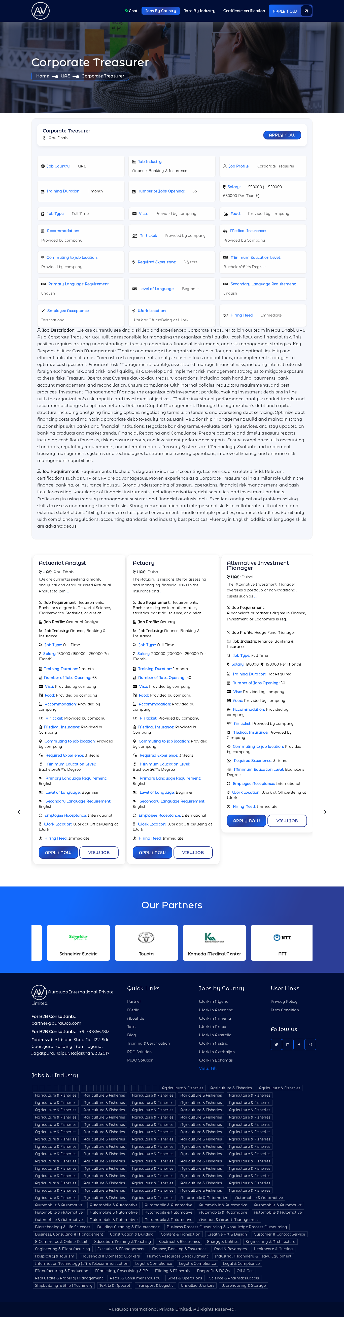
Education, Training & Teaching (122, 1241)
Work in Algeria (213, 1001)
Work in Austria (213, 1043)
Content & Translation (180, 1234)
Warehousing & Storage (243, 1285)
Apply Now (282, 135)
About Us (135, 1018)
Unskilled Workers (198, 1285)
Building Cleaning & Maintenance (128, 1227)
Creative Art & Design (227, 1234)
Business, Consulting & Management (69, 1234)
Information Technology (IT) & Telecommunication (81, 1263)
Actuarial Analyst (62, 563)
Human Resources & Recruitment (177, 1256)
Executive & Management (121, 1249)
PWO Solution (140, 1060)
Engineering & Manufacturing (62, 1249)
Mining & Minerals (172, 1271)
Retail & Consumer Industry (135, 1278)
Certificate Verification (244, 11)
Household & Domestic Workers (110, 1256)
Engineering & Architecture (270, 1241)
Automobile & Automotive (204, 1197)
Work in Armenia (215, 1018)
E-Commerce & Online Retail (61, 1241)
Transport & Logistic (155, 1285)
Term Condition (285, 1010)
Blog (131, 1035)
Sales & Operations (185, 1278)
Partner (134, 1001)
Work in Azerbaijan (217, 1052)
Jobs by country (161, 11)
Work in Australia (215, 1035)
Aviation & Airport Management (229, 1219)
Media (133, 1010)
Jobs (131, 1026)
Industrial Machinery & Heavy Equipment (253, 1256)
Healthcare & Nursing (273, 1249)
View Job (99, 852)
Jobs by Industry (199, 11)
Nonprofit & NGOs (213, 1271)
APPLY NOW (285, 11)
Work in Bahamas (216, 1060)
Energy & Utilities (222, 1241)
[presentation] (18, 812)
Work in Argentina (216, 1010)
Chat (132, 11)
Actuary (143, 563)
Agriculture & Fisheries (182, 1088)
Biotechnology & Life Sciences (62, 1227)
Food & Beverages (230, 1249)
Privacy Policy (284, 1001)
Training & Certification (148, 1043)
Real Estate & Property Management (69, 1278)
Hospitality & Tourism (54, 1256)
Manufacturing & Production (61, 1271)
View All (208, 1068)
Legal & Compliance (153, 1263)
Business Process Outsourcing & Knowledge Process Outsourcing (227, 1227)
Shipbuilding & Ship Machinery (63, 1285)
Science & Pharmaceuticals (234, 1278)
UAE (65, 76)
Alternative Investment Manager (258, 565)
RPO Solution (139, 1052)
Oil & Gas (245, 1271)
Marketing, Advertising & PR (121, 1271)
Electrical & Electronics (179, 1241)
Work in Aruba (212, 1026)
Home (42, 76)
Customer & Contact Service (279, 1234)
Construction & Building (132, 1234)
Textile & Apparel (114, 1285)
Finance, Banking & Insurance (179, 1249)
